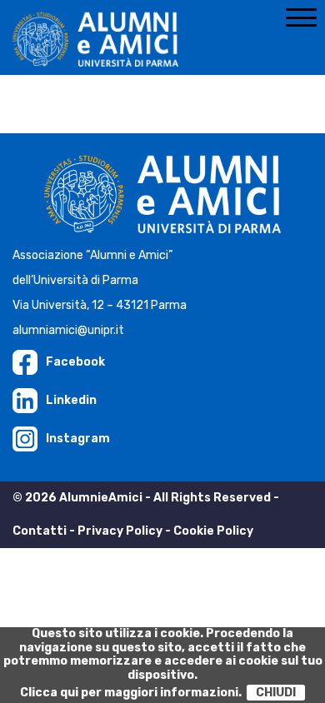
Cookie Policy (213, 531)
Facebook (75, 362)
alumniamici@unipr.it (68, 330)
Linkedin (71, 400)
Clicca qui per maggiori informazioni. (131, 693)
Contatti (39, 531)
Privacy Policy (120, 531)
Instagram (78, 438)
